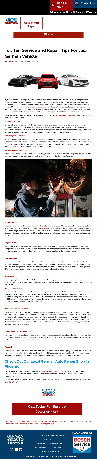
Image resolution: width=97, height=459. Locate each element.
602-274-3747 (14, 382)
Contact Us (88, 3)
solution (53, 355)
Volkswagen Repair (47, 424)
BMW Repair (26, 421)
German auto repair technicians (63, 115)
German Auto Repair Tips (57, 421)
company (56, 371)
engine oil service (42, 228)
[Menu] (69, 23)
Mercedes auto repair (18, 424)
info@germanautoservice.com (49, 443)
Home (13, 355)
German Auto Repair (39, 421)
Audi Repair (16, 421)
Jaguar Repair (73, 421)
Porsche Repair (33, 424)
